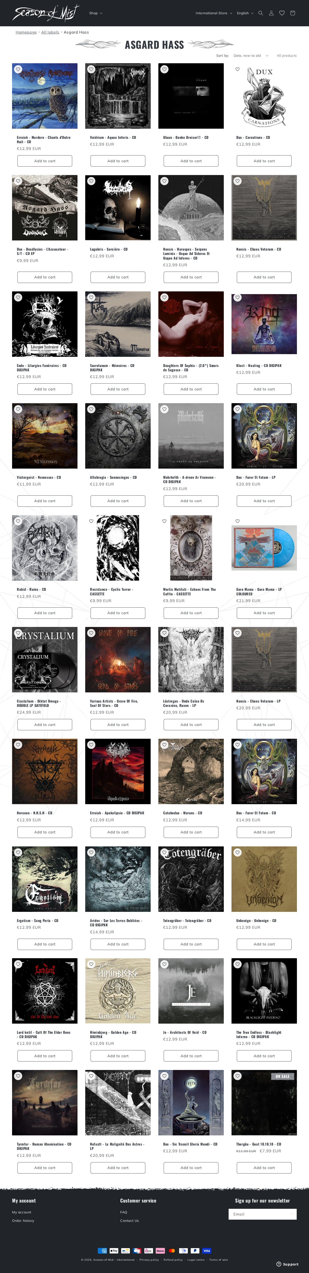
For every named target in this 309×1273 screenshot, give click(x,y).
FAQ (123, 1212)
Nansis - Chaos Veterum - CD (258, 249)
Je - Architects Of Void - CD (184, 1032)
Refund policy (173, 1259)
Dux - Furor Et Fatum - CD (256, 813)
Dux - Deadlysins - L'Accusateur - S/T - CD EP (42, 251)
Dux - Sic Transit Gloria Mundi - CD (190, 1144)
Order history (23, 1220)
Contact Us (129, 1220)
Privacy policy (149, 1259)
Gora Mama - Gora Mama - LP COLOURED (259, 591)
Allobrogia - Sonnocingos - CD (113, 477)
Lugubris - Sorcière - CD (109, 249)
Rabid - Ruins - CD (31, 589)
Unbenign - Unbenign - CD (256, 920)
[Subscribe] (291, 1214)
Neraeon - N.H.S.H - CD (34, 813)
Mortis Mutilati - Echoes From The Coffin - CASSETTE (189, 591)
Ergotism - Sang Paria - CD (37, 920)
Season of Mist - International (114, 1259)
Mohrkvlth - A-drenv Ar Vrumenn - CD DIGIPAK (189, 479)
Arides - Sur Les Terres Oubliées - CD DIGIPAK (116, 922)
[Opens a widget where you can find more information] (287, 1265)
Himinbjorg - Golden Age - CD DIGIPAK (113, 1034)
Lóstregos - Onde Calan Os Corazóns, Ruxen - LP (183, 703)
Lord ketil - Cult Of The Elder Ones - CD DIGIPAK (43, 1034)
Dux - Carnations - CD (253, 137)
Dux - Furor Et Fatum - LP (256, 477)
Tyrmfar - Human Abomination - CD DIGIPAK (44, 1146)
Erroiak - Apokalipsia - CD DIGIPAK (117, 813)
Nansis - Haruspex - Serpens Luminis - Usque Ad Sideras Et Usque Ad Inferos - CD (186, 253)
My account (21, 1212)
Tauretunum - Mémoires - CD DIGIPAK (112, 367)
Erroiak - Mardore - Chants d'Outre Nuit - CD (43, 139)
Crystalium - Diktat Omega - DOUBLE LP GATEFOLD (39, 703)
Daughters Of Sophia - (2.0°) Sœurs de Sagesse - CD (190, 367)
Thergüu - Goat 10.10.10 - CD (258, 1144)
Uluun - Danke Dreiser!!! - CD (186, 137)
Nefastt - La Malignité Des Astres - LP (117, 1146)
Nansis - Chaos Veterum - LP (258, 701)
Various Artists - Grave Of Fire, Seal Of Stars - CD (114, 703)
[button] (95, 13)
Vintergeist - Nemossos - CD (39, 477)
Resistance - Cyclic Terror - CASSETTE (111, 591)
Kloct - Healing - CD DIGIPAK (258, 365)
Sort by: (222, 55)
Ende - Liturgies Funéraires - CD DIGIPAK (42, 367)
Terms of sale (218, 1259)
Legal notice (196, 1259)
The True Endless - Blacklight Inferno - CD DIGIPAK (258, 1034)
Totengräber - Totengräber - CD (187, 920)
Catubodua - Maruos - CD (182, 813)
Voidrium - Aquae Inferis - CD (113, 137)
